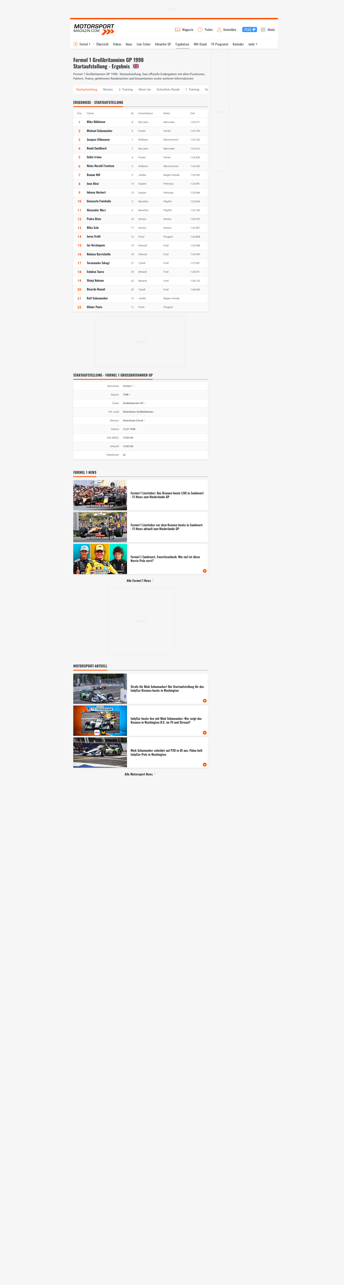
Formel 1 (85, 44)
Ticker (209, 29)
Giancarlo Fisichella (99, 201)
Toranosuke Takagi (98, 263)
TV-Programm (219, 44)
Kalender (238, 44)
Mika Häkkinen (96, 121)
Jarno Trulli (94, 236)
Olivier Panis (94, 307)
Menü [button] (271, 29)
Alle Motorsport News (139, 774)
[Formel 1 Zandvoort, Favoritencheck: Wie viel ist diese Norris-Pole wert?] (140, 559)
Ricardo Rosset (96, 289)
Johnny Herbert (96, 192)
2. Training (126, 89)
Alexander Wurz (96, 210)
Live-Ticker (144, 44)
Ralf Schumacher (97, 298)
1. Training (192, 89)
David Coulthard (97, 148)
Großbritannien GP (133, 403)
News (129, 44)
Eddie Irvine (94, 157)
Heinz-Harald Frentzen (100, 165)
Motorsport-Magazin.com (94, 29)
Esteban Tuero (95, 271)
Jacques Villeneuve (98, 139)
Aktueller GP (163, 44)
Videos (117, 44)
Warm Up (145, 89)
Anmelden (229, 29)
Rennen (108, 89)
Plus (247, 29)
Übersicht (102, 44)
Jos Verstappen (96, 245)
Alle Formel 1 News (139, 580)
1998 (125, 394)
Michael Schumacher (99, 130)
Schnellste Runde (168, 89)
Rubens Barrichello (98, 254)
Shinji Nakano (95, 280)
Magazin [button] (187, 29)
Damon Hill (93, 174)
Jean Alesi (93, 183)
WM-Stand (200, 44)
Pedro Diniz (94, 218)
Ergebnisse (182, 44)
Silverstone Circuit (133, 420)
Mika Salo (93, 227)
